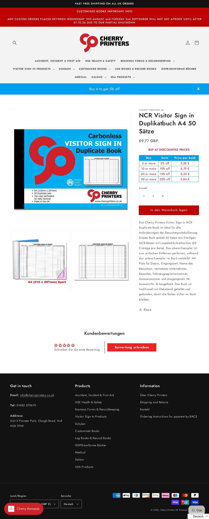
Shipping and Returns (154, 402)
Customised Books (87, 431)
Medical (80, 452)
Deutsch (68, 504)
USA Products (84, 467)
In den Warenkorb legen (168, 210)
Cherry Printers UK (169, 509)
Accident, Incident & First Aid (94, 395)
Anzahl (143, 188)
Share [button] (147, 310)
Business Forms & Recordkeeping (97, 409)
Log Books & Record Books (93, 438)
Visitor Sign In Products (91, 416)
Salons (79, 459)
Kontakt (144, 409)
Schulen (80, 424)
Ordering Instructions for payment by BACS (168, 416)
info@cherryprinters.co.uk (37, 395)
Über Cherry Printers (153, 395)
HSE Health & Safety (88, 402)
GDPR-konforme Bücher (90, 445)
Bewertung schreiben (132, 347)
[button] (14, 42)
